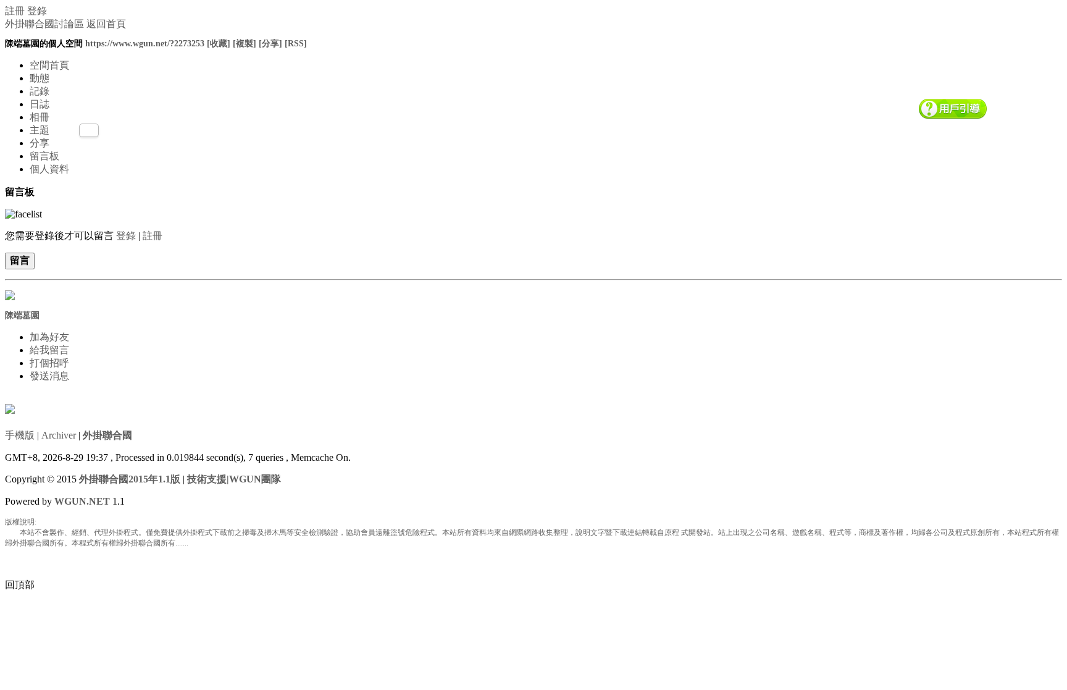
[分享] (270, 43)
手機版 (20, 435)
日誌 (39, 104)
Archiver (58, 435)
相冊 (39, 117)
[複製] (244, 43)
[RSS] (296, 43)
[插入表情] (23, 213)
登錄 (37, 11)
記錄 (39, 91)
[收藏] (218, 43)
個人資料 (49, 169)
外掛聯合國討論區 (44, 24)
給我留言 (49, 350)
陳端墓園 (22, 315)
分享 (39, 143)
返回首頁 (106, 24)
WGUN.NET (82, 501)
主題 (39, 130)
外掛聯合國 (107, 435)
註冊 (15, 11)
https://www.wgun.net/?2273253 (144, 43)
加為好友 (49, 337)
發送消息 (49, 376)
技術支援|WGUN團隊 (234, 479)
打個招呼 (49, 363)
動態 (39, 78)
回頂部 (20, 584)
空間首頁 (49, 65)
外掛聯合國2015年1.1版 (129, 479)
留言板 (44, 156)
